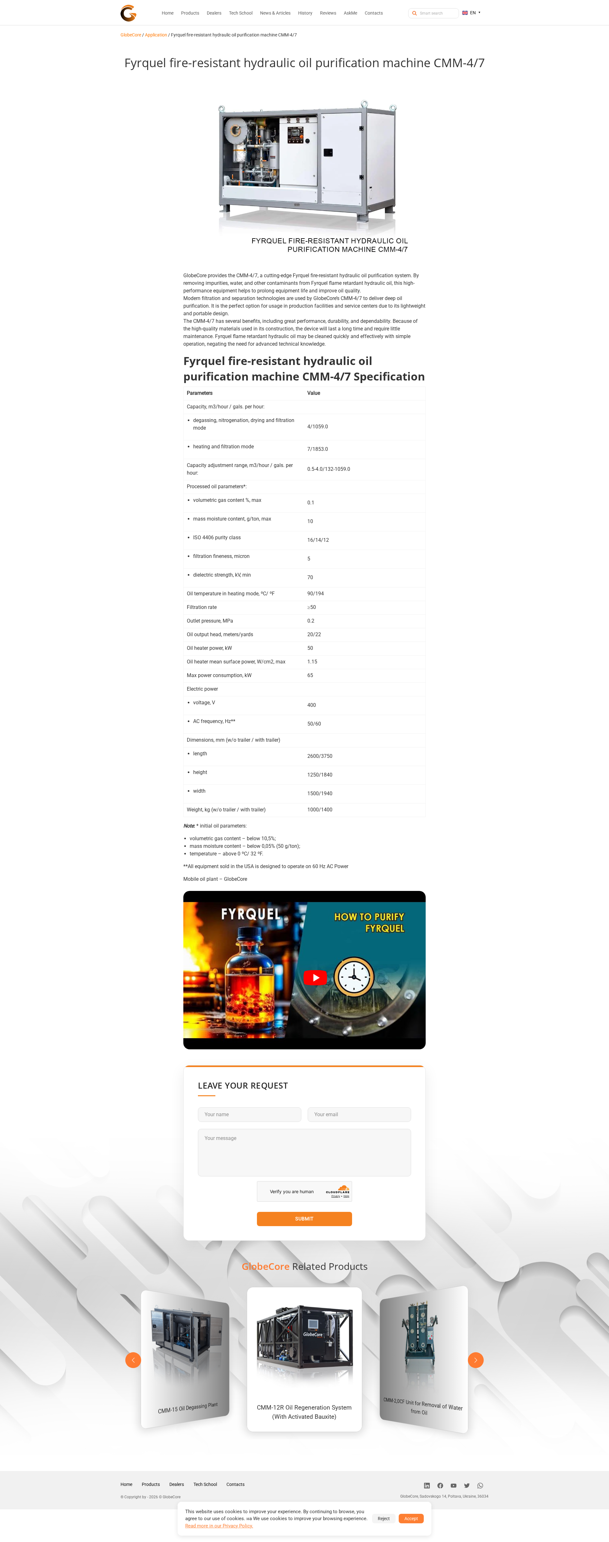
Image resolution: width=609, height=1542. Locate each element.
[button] (476, 1360)
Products (151, 1484)
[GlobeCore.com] (128, 13)
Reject (384, 1518)
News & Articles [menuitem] (275, 13)
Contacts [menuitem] (374, 13)
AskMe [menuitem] (350, 13)
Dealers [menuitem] (214, 13)
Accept (411, 1518)
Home (126, 1484)
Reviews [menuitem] (328, 13)
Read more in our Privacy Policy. (219, 1526)
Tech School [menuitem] (240, 13)
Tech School (205, 1484)
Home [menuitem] (168, 13)
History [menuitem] (305, 13)
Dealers (176, 1484)
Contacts (235, 1484)
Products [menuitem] (190, 13)
